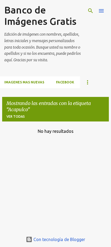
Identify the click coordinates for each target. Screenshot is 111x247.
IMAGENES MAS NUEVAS (24, 82)
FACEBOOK (65, 82)
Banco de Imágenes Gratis (40, 15)
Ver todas (15, 116)
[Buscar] (90, 10)
